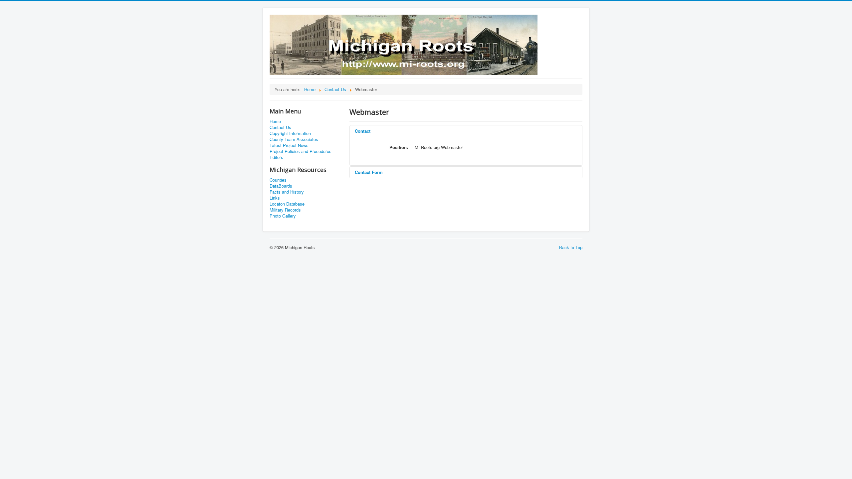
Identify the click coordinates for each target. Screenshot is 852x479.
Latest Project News (289, 145)
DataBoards (281, 186)
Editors (276, 157)
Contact (362, 131)
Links (275, 198)
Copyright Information (290, 133)
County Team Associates (294, 139)
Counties (278, 180)
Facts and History (287, 192)
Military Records (285, 210)
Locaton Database (287, 204)
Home (275, 121)
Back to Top (570, 247)
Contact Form (369, 172)
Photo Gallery (283, 216)
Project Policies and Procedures (300, 151)
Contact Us (280, 127)
